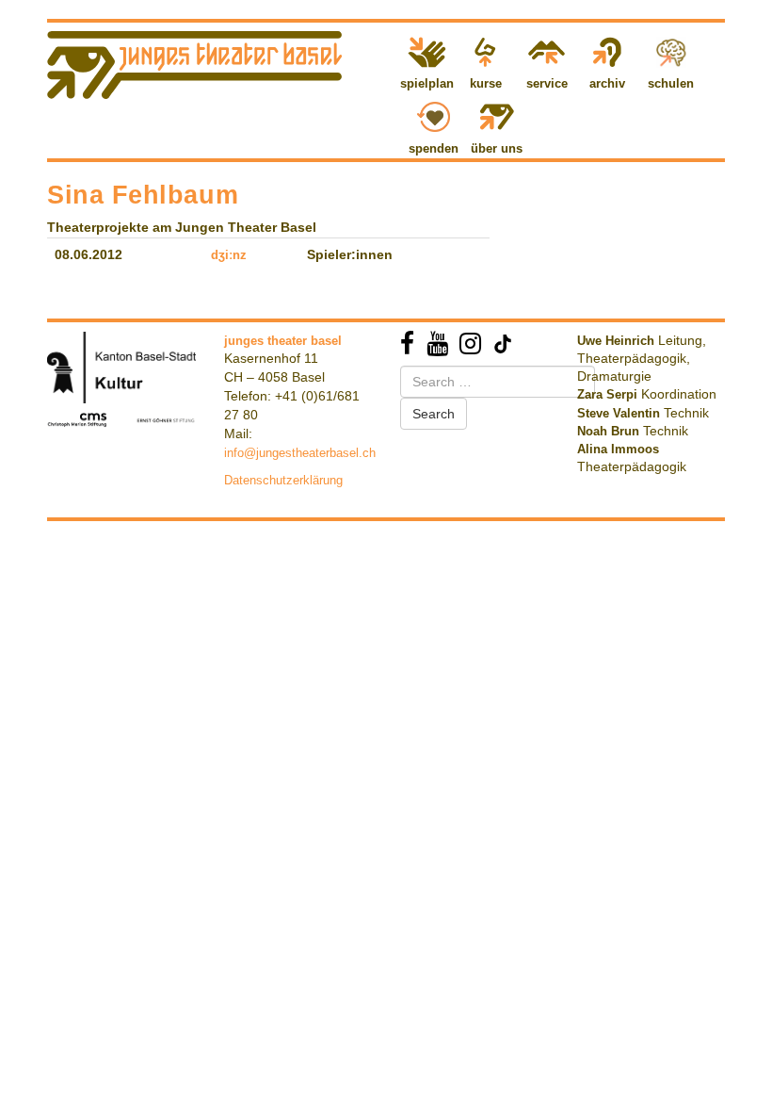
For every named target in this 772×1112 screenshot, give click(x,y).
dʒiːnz (229, 255)
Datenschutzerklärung (283, 480)
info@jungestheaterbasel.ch (300, 453)
